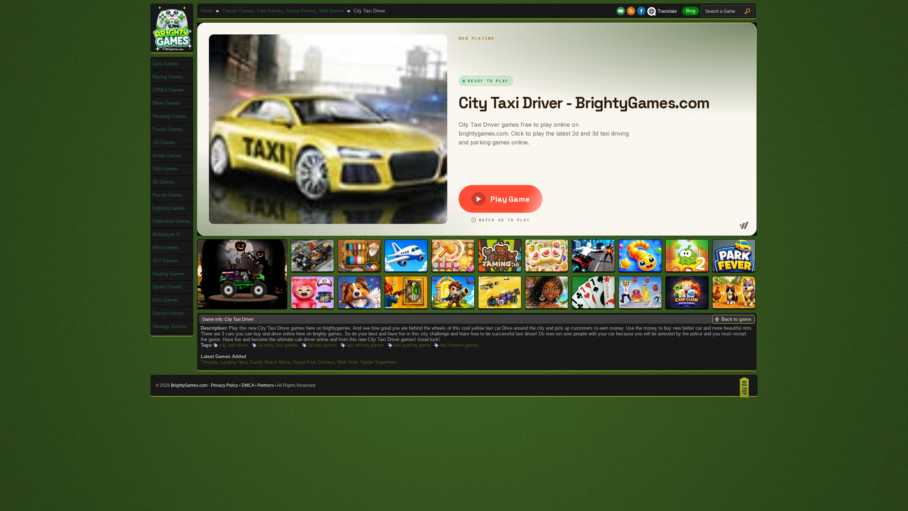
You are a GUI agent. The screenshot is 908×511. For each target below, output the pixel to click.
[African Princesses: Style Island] (546, 306)
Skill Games (331, 10)
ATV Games (165, 260)
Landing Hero (233, 362)
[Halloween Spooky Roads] (242, 306)
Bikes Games (167, 103)
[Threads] (359, 270)
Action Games (167, 155)
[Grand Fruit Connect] (546, 270)
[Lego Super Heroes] (312, 270)
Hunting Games (168, 273)
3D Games (164, 182)
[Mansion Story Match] (359, 306)
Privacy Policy (224, 385)
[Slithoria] (640, 270)
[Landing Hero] (406, 270)
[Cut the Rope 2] (687, 270)
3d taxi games (322, 345)
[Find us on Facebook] (641, 11)
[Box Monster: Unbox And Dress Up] (312, 306)
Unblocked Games (171, 221)
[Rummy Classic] (593, 306)
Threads (209, 362)
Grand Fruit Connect (313, 362)
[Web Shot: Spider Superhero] (593, 270)
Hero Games (165, 247)
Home (207, 10)
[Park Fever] (734, 270)
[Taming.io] (499, 270)
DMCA (248, 385)
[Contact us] (621, 11)
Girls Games (165, 300)
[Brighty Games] (172, 50)
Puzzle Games (168, 195)
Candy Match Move (270, 362)
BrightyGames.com (189, 385)
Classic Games (238, 10)
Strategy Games (169, 326)
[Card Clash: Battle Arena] (687, 306)
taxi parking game (412, 345)
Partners (266, 385)
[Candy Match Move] (453, 270)
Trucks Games (301, 10)
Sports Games (167, 287)
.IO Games (164, 142)
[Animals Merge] (734, 306)
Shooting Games (170, 116)
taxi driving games (365, 345)
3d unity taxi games (278, 345)
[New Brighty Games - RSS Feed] (632, 11)
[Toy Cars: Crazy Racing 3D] (499, 306)
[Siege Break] (453, 306)
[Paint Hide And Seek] (406, 306)
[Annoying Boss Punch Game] (640, 306)
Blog (690, 10)
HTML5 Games (168, 90)
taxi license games (459, 345)
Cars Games (270, 10)
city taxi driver (233, 345)
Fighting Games (169, 208)
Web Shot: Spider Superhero (366, 362)
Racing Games (168, 76)
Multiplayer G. (167, 234)
